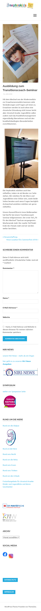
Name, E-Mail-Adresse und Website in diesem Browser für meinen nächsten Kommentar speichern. (19, 329)
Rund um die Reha (10, 459)
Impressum (9, 592)
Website (6, 317)
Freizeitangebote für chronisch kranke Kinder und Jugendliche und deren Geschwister (18, 484)
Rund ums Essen (9, 465)
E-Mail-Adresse (10, 307)
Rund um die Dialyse (11, 425)
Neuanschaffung (10, 237)
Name (6, 298)
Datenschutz (10, 580)
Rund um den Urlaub (11, 476)
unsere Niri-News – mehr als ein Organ (18, 355)
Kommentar (8, 268)
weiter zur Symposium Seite (14, 391)
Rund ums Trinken (10, 470)
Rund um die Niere (10, 449)
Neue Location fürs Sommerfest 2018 (21, 239)
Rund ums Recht (9, 454)
